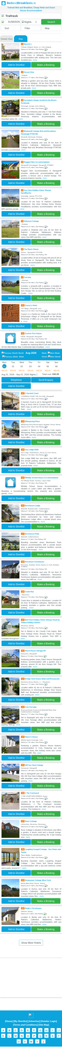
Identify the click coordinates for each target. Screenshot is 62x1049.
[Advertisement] (31, 977)
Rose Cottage (31, 821)
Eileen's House (31, 737)
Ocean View (29, 72)
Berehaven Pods (32, 534)
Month (21, 353)
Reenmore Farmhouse (34, 562)
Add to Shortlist (16, 65)
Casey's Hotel (31, 305)
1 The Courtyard (32, 793)
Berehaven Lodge (32, 506)
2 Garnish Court (32, 393)
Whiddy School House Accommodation (41, 478)
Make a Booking (45, 65)
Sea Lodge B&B (32, 450)
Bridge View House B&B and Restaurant (42, 679)
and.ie (21, 3)
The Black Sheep (31, 249)
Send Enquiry (46, 380)
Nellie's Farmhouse (33, 908)
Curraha (27, 277)
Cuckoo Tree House (33, 333)
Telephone (16, 380)
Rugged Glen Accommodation (37, 162)
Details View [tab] (6, 39)
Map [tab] (21, 39)
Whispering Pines (32, 421)
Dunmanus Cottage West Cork (38, 880)
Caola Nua (29, 592)
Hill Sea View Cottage (34, 765)
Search (51, 22)
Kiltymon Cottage (31, 221)
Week (21, 357)
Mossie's (28, 44)
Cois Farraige (31, 707)
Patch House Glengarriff (35, 651)
